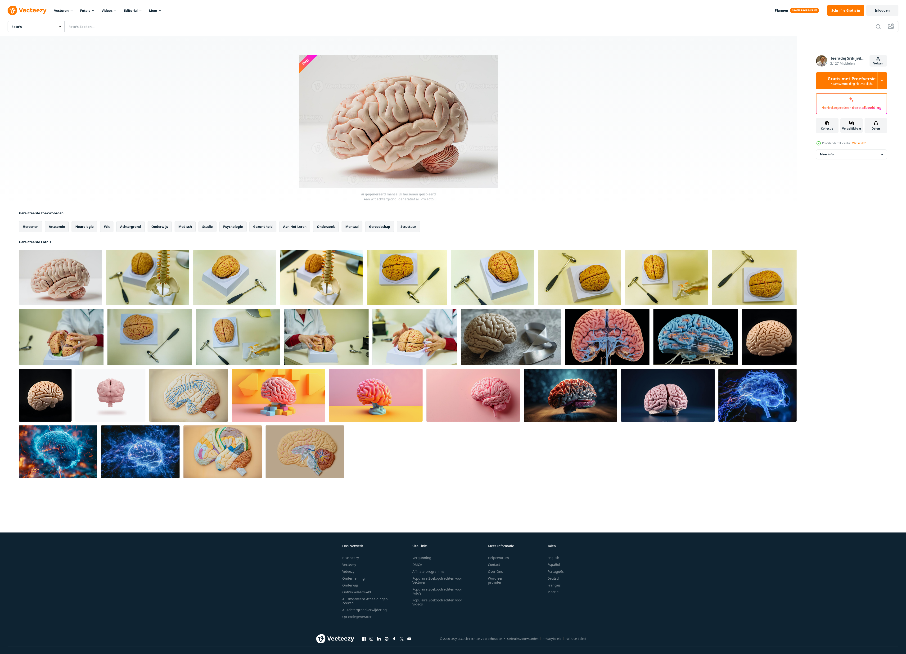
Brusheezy (350, 557)
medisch (185, 226)
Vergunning (421, 557)
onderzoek (326, 226)
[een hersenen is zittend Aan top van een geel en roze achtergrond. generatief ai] (376, 395)
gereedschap (379, 226)
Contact (494, 564)
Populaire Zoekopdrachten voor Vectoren (437, 580)
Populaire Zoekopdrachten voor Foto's (437, 591)
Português (555, 571)
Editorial (131, 10)
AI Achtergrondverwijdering (364, 610)
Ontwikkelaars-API (356, 592)
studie (207, 226)
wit (107, 226)
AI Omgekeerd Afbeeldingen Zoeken (365, 601)
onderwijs (159, 226)
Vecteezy (349, 564)
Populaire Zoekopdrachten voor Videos (437, 602)
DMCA (417, 564)
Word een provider (495, 580)
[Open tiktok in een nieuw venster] (394, 638)
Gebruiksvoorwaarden (523, 638)
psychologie (233, 226)
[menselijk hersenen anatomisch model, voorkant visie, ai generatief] (668, 395)
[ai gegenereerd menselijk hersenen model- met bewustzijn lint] (511, 337)
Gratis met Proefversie (852, 81)
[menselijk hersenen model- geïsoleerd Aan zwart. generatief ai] (769, 337)
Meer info (827, 154)
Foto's (85, 10)
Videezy (348, 571)
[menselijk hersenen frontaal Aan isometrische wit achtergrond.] (110, 395)
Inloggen (882, 10)
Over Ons (495, 571)
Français (554, 585)
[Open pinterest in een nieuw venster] (386, 638)
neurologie (84, 226)
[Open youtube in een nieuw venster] (409, 638)
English (553, 557)
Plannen (781, 10)
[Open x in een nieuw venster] (402, 638)
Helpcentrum (498, 557)
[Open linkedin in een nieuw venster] (379, 638)
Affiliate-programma (428, 571)
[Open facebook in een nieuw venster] (364, 638)
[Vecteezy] (27, 10)
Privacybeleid (552, 638)
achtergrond (130, 226)
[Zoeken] (878, 26)
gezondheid (263, 226)
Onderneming (353, 578)
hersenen (30, 226)
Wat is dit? (858, 143)
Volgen (878, 63)
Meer (153, 10)
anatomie (57, 226)
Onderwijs (350, 585)
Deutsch (553, 578)
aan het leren (295, 226)
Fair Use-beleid (575, 638)
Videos (107, 10)
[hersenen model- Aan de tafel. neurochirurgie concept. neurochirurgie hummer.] (234, 277)
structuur (408, 226)
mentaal (352, 226)
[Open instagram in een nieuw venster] (371, 638)
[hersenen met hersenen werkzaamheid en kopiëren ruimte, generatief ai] (570, 395)
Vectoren (61, 10)
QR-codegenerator (357, 616)
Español (553, 564)
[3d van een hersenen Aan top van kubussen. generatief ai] (278, 395)
